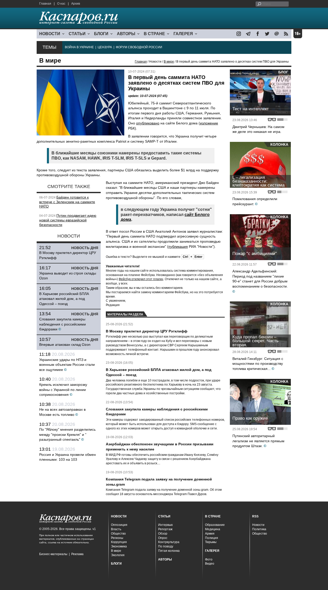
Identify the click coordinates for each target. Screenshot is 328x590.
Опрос (162, 538)
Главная (45, 3)
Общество (118, 533)
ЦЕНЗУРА (105, 47)
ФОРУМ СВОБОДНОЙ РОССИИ (139, 47)
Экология (118, 555)
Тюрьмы (211, 542)
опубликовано (147, 123)
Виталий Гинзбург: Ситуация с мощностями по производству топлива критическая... (257, 364)
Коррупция (119, 542)
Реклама (77, 554)
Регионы (117, 538)
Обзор (162, 533)
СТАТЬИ (77, 34)
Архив (75, 3)
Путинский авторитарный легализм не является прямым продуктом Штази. (258, 441)
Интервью (165, 525)
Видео (209, 563)
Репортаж (165, 529)
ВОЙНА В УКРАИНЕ (79, 47)
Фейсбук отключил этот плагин (141, 279)
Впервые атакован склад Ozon (64, 344)
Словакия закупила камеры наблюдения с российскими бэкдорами (62, 324)
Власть (116, 529)
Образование (215, 525)
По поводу (165, 546)
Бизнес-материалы (53, 554)
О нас (61, 3)
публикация (178, 246)
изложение (209, 123)
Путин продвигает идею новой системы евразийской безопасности (67, 220)
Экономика (119, 546)
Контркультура (168, 542)
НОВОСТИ (49, 34)
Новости (258, 525)
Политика (259, 529)
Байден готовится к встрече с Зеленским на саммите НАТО (67, 202)
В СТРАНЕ (154, 34)
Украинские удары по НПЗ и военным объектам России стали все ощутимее (67, 365)
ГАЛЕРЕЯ (183, 34)
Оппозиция (119, 525)
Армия (209, 533)
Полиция (211, 538)
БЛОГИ (101, 34)
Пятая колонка (169, 551)
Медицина (212, 529)
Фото (208, 559)
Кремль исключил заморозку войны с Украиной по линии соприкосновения (63, 389)
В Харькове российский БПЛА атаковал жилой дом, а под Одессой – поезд (64, 299)
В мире (169, 61)
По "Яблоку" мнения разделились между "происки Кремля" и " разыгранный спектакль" (67, 434)
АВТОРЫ (126, 34)
